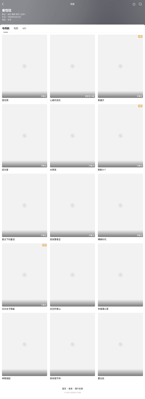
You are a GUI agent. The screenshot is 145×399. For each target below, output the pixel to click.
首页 (64, 389)
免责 (70, 389)
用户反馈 (79, 389)
